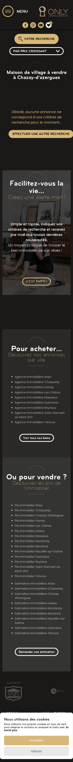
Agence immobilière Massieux (36, 397)
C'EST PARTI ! (36, 281)
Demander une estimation (37, 651)
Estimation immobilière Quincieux (38, 628)
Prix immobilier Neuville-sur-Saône (39, 551)
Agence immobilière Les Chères (37, 392)
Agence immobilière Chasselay (37, 382)
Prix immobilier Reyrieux (31, 562)
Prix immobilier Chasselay (33, 510)
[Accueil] (53, 11)
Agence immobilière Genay (34, 387)
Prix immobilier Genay (30, 521)
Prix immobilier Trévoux (30, 576)
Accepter (36, 740)
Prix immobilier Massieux (31, 536)
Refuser (36, 751)
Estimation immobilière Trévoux (37, 633)
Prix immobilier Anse (28, 505)
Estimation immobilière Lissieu (36, 603)
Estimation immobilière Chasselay (39, 589)
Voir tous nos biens (36, 437)
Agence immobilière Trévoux (35, 422)
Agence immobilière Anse (33, 377)
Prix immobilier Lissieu (30, 531)
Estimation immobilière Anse (35, 583)
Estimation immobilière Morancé (38, 613)
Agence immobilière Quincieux (36, 402)
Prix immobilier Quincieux (32, 557)
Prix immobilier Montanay (32, 541)
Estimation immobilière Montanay (38, 608)
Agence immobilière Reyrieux (35, 408)
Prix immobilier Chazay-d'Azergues (39, 515)
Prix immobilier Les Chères (33, 526)
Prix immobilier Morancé (31, 546)
